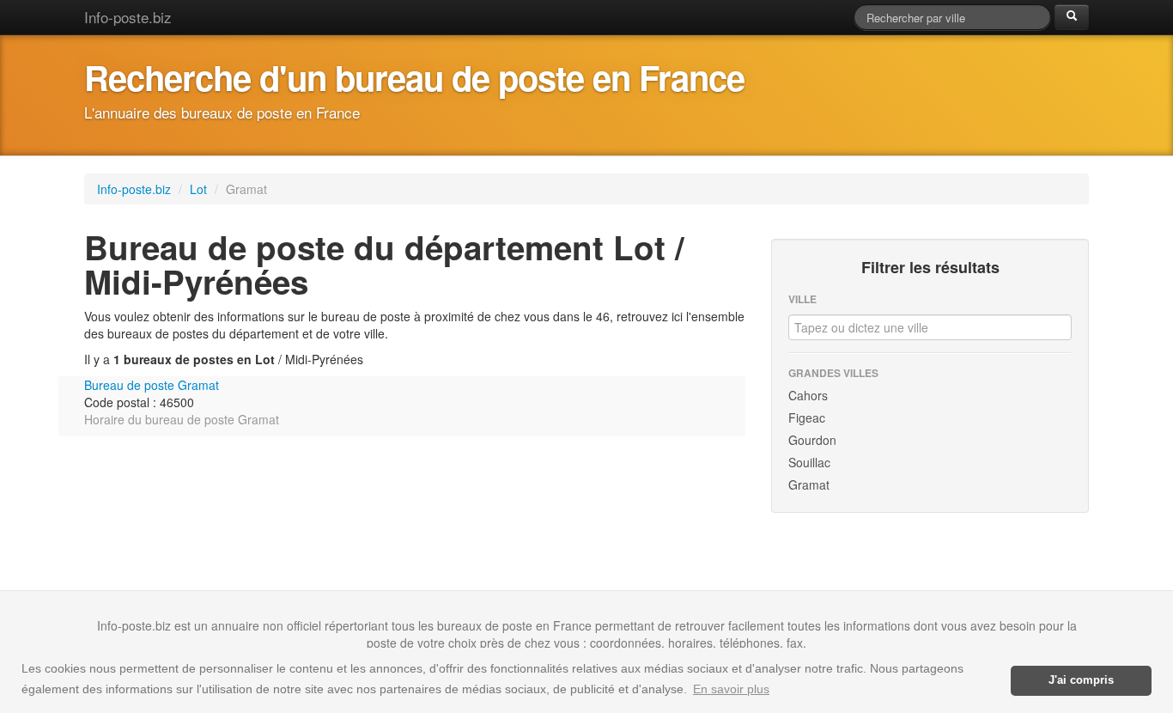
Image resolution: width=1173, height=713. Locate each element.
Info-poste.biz (128, 16)
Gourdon (812, 439)
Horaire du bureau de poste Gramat (181, 419)
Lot (200, 189)
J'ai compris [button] (1081, 680)
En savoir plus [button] (731, 689)
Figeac (806, 417)
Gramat (809, 484)
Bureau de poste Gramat (151, 384)
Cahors (808, 395)
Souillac (809, 462)
